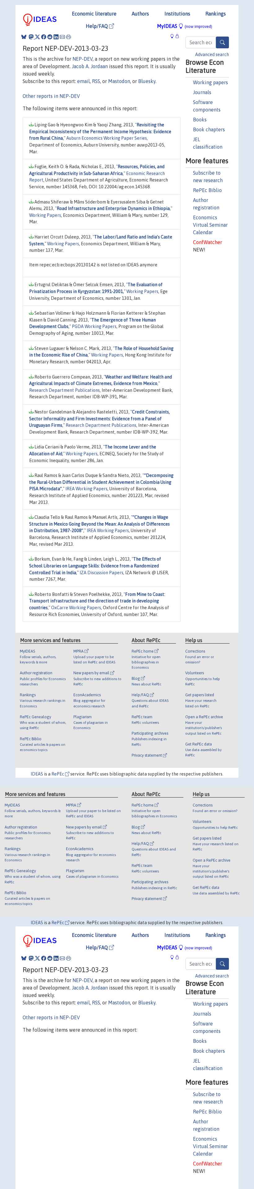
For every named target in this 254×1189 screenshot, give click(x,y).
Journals (202, 92)
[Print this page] (68, 37)
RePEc (58, 774)
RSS (96, 81)
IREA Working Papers (86, 488)
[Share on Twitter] (37, 37)
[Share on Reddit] (49, 37)
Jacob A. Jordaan (90, 66)
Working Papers (45, 215)
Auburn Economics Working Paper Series (106, 138)
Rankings (215, 13)
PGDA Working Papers (94, 326)
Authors (140, 13)
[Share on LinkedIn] (56, 37)
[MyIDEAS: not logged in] (174, 36)
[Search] (222, 42)
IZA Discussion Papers (101, 572)
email (83, 81)
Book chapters (209, 129)
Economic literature (94, 13)
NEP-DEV (82, 59)
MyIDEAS (184, 26)
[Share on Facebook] (43, 37)
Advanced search (212, 54)
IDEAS (37, 774)
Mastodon (119, 81)
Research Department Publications (64, 390)
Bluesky (146, 81)
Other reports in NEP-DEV (51, 96)
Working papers (210, 82)
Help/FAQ (97, 26)
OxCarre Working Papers (76, 607)
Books (200, 119)
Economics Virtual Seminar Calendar (210, 225)
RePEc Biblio (207, 190)
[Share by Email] (62, 37)
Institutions (177, 13)
